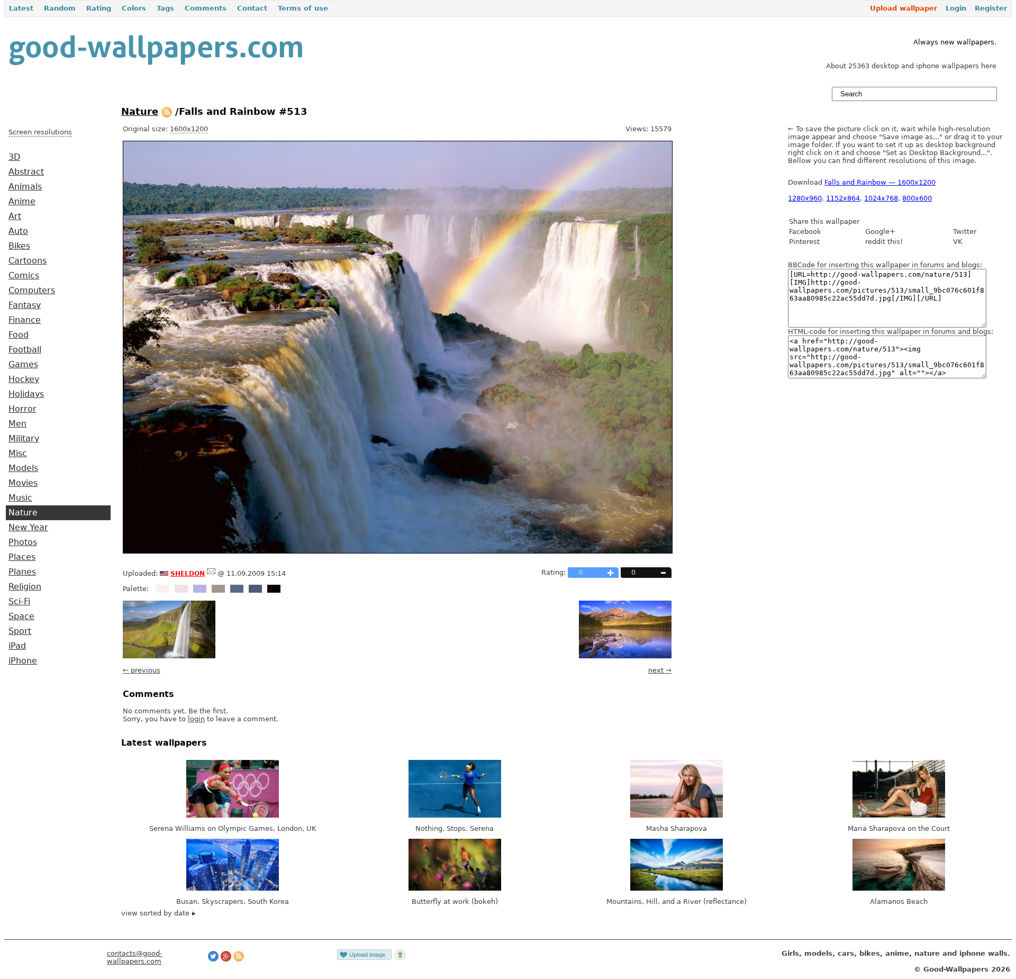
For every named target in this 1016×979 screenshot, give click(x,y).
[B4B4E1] (199, 589)
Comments (205, 8)
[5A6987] (236, 589)
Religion (24, 587)
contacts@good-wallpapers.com (134, 957)
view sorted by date (156, 913)
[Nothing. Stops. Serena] (455, 815)
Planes (22, 572)
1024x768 (881, 198)
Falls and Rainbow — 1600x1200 (880, 182)
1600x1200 (189, 129)
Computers (31, 290)
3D (14, 157)
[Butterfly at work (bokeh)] (455, 888)
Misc (17, 453)
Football (24, 350)
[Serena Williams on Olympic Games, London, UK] (232, 815)
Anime (21, 201)
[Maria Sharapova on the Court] (898, 815)
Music (20, 498)
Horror (22, 409)
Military (23, 438)
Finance (24, 320)
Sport (19, 631)
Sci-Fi (19, 601)
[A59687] (218, 589)
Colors (134, 8)
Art (14, 216)
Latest (21, 8)
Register (991, 8)
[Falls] (169, 656)
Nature (23, 513)
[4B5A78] (255, 589)
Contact (252, 8)
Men (17, 424)
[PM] (211, 573)
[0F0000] (273, 589)
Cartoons (27, 261)
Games (23, 364)
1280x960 (805, 198)
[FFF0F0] (162, 589)
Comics (23, 275)
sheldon (187, 572)
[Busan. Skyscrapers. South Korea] (232, 888)
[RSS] (166, 111)
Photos (22, 542)
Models (23, 468)
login (196, 719)
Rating (98, 8)
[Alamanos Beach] (898, 888)
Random (60, 8)
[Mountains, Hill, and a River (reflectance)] (676, 888)
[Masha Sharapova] (676, 815)
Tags (165, 8)
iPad (17, 646)
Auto (18, 231)
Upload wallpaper (903, 8)
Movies (23, 483)
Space (21, 616)
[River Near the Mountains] (625, 656)
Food (18, 335)
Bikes (19, 246)
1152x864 (843, 198)
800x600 (917, 198)
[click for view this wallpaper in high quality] (398, 551)
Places (21, 557)
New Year (28, 527)
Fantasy (24, 305)
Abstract (26, 172)
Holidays (26, 394)
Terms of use (303, 8)
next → (660, 670)
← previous (141, 670)
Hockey (23, 379)
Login (956, 8)
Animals (25, 187)
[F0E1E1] (181, 589)
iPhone (22, 661)
